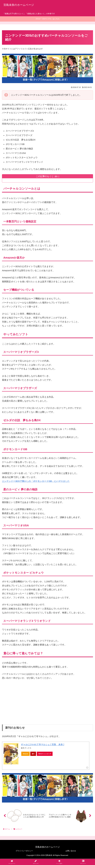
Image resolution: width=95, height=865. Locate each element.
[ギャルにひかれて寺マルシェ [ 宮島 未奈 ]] (11, 753)
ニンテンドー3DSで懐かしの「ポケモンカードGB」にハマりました (36, 481)
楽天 (33, 753)
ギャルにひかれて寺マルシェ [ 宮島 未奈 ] (42, 744)
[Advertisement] (47, 704)
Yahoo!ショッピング (44, 753)
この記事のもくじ (45, 176)
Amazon (25, 753)
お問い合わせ (71, 851)
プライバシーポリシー (24, 851)
